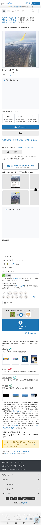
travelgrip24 (10, 75)
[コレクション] (24, 523)
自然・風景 (12, 22)
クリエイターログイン (11, 453)
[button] (27, 3)
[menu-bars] (4, 11)
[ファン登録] (16, 523)
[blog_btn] (20, 498)
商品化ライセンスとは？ (25, 147)
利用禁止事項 (6, 140)
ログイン (32, 411)
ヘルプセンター (31, 444)
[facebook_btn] (11, 498)
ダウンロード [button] (22, 127)
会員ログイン (15, 411)
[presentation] (35, 359)
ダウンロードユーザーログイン (23, 451)
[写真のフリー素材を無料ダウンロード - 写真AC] (6, 3)
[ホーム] (7, 523)
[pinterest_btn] (15, 498)
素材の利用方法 (18, 140)
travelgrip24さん (17, 278)
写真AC (4, 18)
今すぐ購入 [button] (13, 152)
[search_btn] (13, 11)
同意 (31, 519)
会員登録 (15, 426)
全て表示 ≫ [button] (35, 297)
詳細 (26, 519)
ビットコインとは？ (31, 333)
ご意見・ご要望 (29, 499)
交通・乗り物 (13, 20)
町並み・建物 (13, 18)
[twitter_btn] (7, 498)
